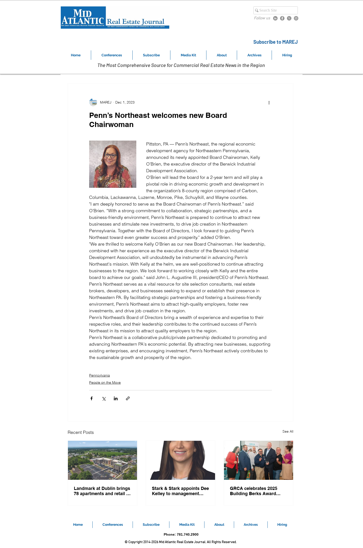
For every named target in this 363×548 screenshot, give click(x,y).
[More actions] (269, 102)
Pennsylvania (99, 375)
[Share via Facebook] (91, 398)
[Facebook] (282, 18)
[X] (289, 18)
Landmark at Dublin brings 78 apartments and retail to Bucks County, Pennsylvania (102, 491)
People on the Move (105, 382)
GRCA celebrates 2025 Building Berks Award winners (253, 491)
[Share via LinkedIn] (115, 398)
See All (287, 431)
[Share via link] (127, 398)
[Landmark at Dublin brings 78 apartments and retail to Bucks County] (102, 460)
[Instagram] (296, 18)
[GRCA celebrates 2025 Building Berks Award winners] (258, 460)
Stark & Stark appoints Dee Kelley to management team (180, 491)
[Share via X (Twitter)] (103, 398)
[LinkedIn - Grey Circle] (275, 18)
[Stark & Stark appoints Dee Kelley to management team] (180, 460)
